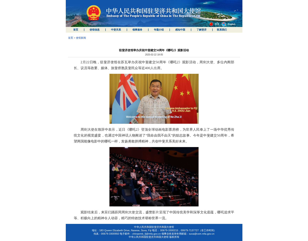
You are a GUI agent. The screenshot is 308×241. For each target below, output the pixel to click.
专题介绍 (159, 29)
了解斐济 (202, 29)
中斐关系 (116, 29)
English (231, 24)
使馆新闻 (81, 38)
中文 (217, 24)
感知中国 (180, 29)
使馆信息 (95, 29)
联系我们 (222, 29)
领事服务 (137, 29)
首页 (75, 29)
